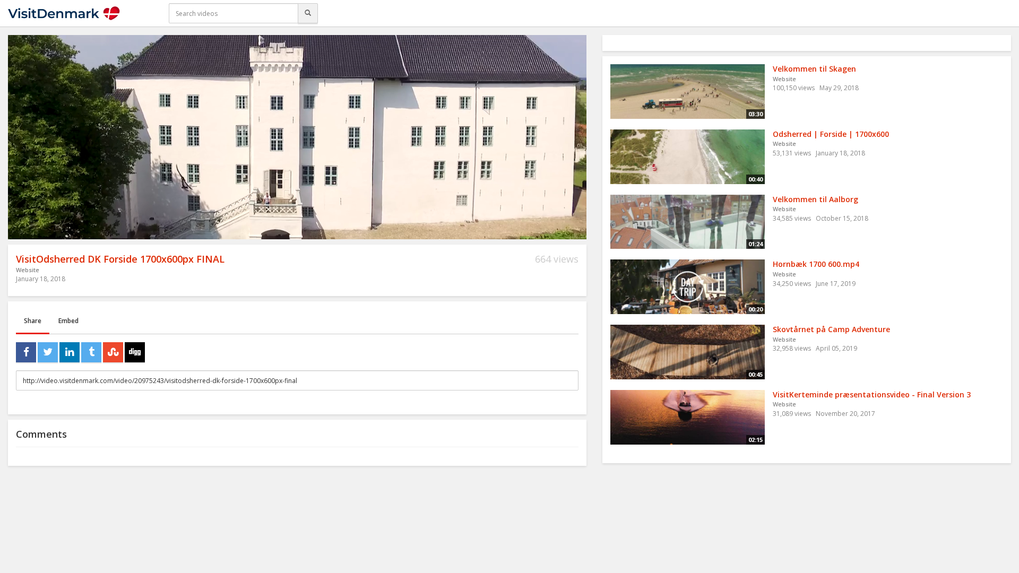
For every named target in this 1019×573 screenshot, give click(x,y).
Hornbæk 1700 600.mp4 (816, 264)
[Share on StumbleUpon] (113, 352)
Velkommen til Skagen (814, 69)
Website (27, 270)
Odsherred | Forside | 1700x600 (831, 134)
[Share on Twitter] (48, 352)
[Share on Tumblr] (91, 352)
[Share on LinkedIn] (69, 352)
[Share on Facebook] (26, 352)
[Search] (308, 13)
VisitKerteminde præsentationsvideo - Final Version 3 (872, 394)
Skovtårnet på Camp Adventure (831, 329)
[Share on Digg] (135, 352)
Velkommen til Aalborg (815, 199)
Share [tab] (32, 320)
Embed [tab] (68, 320)
